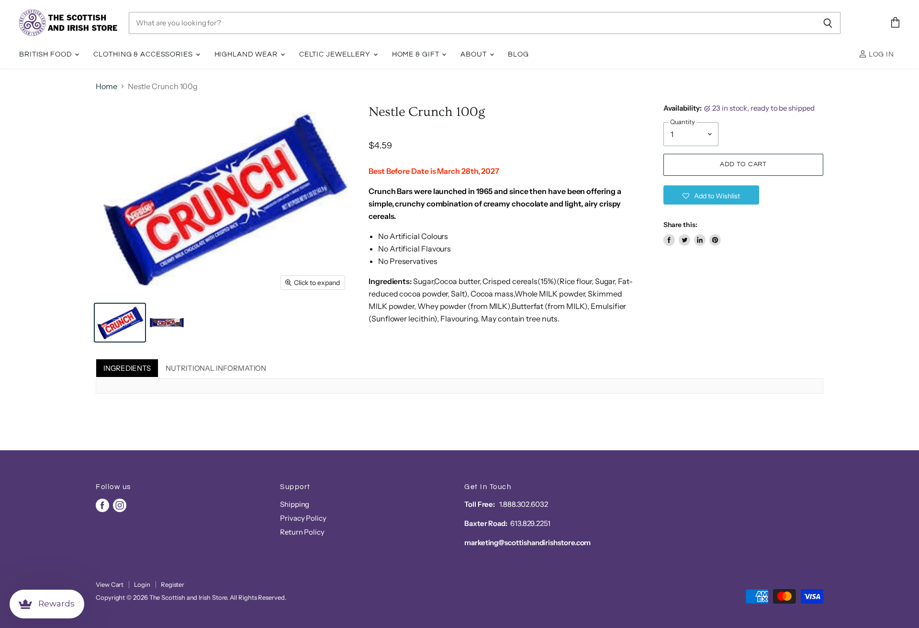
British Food (46, 54)
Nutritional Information (216, 368)
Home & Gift (416, 54)
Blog (518, 54)
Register (172, 584)
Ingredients (127, 368)
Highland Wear (247, 54)
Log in (880, 54)
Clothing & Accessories (143, 54)
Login (142, 584)
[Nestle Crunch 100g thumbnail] (120, 323)
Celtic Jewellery (335, 54)
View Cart (109, 584)
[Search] (828, 23)
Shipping (294, 504)
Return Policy (302, 532)
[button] (711, 195)
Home (106, 86)
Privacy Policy (303, 518)
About (474, 54)
